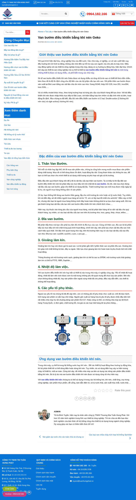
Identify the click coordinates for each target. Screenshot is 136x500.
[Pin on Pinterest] (89, 399)
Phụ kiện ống (12, 170)
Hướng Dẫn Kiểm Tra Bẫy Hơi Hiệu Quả (16, 60)
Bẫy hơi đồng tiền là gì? (14, 50)
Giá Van (7, 125)
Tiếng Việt (120, 14)
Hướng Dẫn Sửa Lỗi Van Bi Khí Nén (17, 76)
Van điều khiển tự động (16, 184)
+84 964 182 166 (80, 465)
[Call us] (128, 5)
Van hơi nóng (12, 189)
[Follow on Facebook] (115, 5)
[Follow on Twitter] (120, 5)
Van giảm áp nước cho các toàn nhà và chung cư (63, 437)
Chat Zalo (9, 488)
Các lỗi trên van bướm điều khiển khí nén (15, 88)
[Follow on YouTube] (132, 5)
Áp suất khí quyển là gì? (14, 82)
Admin (60, 42)
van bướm (101, 184)
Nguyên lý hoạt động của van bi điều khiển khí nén (16, 96)
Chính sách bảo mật (44, 481)
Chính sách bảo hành (45, 473)
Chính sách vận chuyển (46, 477)
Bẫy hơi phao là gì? (12, 55)
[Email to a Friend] (85, 399)
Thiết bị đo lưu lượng (13, 149)
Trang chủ (106, 2)
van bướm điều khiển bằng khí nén (101, 70)
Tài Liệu (7, 144)
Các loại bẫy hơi (11, 45)
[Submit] (66, 14)
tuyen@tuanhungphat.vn (83, 481)
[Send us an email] (124, 5)
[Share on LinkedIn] (93, 399)
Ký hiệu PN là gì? (11, 102)
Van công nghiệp (14, 179)
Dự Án (131, 2)
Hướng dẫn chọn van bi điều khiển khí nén (16, 68)
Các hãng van (12, 165)
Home (40, 31)
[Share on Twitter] (81, 399)
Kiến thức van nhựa (12, 139)
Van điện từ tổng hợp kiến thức (17, 158)
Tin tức (124, 2)
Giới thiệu (116, 2)
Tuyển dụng (41, 489)
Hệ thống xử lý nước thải (14, 134)
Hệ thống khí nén (11, 130)
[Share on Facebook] (77, 399)
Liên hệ (39, 485)
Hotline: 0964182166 (14, 494)
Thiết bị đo (11, 175)
